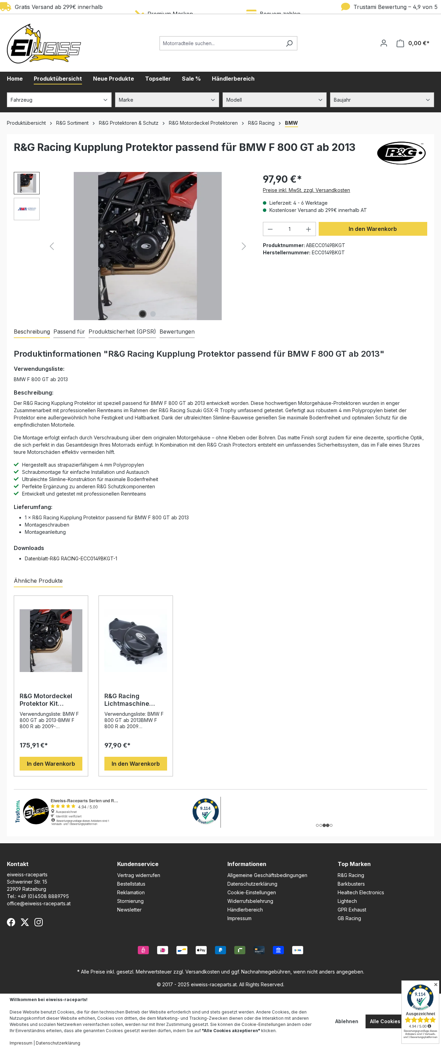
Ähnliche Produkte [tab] (38, 580)
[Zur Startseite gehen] (44, 43)
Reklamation (131, 892)
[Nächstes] (244, 246)
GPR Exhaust (352, 910)
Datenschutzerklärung (252, 884)
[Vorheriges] (52, 246)
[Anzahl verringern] (270, 229)
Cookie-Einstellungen (251, 892)
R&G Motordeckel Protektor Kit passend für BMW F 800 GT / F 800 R (49, 699)
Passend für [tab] (69, 331)
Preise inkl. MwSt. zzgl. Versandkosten (306, 190)
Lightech (347, 901)
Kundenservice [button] (137, 863)
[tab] (32, 332)
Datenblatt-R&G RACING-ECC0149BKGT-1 (71, 558)
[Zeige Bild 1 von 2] (142, 314)
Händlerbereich (245, 910)
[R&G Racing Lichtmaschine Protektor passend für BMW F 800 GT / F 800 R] (135, 640)
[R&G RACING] (401, 153)
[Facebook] (11, 922)
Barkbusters (351, 884)
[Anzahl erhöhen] (308, 229)
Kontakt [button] (18, 863)
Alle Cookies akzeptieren (400, 1021)
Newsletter (129, 910)
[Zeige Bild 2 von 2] (153, 314)
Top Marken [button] (354, 863)
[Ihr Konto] (384, 43)
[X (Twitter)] (25, 922)
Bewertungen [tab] (177, 331)
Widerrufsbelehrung (250, 901)
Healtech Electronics (361, 892)
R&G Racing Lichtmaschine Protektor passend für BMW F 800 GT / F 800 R (134, 699)
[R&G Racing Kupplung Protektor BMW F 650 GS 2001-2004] (148, 246)
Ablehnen (346, 1021)
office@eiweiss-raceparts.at (39, 903)
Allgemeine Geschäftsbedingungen (267, 875)
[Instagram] (38, 922)
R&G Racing (351, 875)
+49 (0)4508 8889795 (43, 896)
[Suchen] (289, 43)
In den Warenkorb (373, 228)
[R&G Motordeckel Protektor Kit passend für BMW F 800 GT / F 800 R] (51, 640)
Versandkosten (202, 972)
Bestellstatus (131, 884)
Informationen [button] (246, 863)
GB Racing (349, 918)
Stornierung (130, 901)
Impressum (239, 918)
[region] (131, 246)
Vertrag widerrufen (138, 875)
